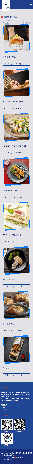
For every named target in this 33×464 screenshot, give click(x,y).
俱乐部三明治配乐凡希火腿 (12, 235)
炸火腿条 (6, 368)
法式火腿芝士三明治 (10, 57)
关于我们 (4, 407)
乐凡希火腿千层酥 (9, 279)
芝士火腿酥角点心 (9, 324)
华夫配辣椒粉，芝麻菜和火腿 (13, 190)
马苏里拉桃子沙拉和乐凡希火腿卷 (14, 146)
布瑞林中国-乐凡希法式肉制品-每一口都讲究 (15, 392)
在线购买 (4, 409)
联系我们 (4, 405)
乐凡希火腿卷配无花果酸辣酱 (13, 101)
